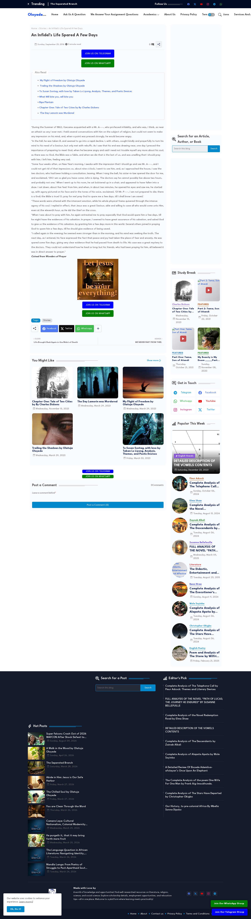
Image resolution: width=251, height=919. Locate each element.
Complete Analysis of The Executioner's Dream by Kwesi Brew (205, 590)
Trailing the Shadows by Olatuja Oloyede (62, 86)
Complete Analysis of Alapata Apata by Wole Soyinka (205, 610)
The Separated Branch (59, 763)
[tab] (55, 14)
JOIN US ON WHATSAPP (98, 63)
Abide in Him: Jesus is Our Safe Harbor (73, 4)
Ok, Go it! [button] (15, 909)
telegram (186, 392)
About (144, 914)
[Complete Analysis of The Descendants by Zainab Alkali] (179, 525)
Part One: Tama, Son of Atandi (182, 358)
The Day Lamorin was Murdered (56, 113)
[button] (211, 14)
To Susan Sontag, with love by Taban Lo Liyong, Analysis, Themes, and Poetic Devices (85, 91)
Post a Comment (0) (98, 505)
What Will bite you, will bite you (56, 97)
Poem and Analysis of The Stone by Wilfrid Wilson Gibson (205, 654)
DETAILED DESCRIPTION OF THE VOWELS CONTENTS (189, 730)
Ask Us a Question (74, 14)
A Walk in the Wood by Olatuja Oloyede (64, 750)
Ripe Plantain (46, 102)
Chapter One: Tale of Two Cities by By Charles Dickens (69, 107)
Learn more (25, 902)
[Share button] (98, 328)
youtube (210, 401)
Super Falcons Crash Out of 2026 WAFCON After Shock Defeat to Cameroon (66, 736)
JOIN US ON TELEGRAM (98, 53)
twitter (211, 409)
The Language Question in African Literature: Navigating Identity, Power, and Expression (67, 852)
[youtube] (201, 4)
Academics (149, 14)
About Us (169, 14)
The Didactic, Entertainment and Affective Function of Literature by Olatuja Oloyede (205, 571)
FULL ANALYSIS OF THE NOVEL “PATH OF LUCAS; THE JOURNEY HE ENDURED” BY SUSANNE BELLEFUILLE (202, 548)
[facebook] (188, 4)
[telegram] (214, 4)
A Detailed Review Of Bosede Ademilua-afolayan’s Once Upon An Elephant (188, 769)
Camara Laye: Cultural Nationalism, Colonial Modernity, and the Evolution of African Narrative (66, 823)
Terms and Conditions (198, 914)
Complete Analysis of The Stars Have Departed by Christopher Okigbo (205, 632)
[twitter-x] (195, 4)
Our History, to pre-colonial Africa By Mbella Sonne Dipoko (192, 808)
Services (218, 914)
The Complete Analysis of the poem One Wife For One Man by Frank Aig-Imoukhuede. (192, 782)
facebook (210, 392)
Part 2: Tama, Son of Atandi (208, 310)
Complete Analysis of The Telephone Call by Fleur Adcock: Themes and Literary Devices (205, 484)
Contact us (157, 914)
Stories (42, 29)
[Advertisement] (196, 77)
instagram (186, 409)
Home (54, 14)
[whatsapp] (221, 4)
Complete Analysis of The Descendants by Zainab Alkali (205, 526)
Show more (153, 360)
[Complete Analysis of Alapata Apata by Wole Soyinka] (179, 608)
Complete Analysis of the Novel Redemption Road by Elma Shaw (205, 507)
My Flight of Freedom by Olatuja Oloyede (62, 80)
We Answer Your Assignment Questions (114, 14)
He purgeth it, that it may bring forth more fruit (65, 837)
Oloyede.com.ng (42, 15)
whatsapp (186, 401)
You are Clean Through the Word (66, 806)
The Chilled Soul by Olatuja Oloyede (62, 794)
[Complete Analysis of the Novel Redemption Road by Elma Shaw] (179, 505)
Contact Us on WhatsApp (230, 895)
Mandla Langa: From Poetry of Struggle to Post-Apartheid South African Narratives (66, 866)
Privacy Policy (188, 14)
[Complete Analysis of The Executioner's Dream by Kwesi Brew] (179, 589)
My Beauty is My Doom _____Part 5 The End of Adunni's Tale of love (208, 359)
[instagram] (208, 4)
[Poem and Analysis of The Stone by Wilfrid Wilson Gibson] (179, 653)
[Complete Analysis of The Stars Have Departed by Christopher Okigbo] (179, 631)
